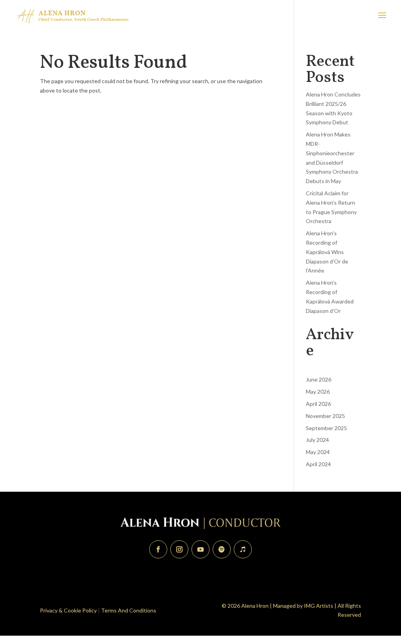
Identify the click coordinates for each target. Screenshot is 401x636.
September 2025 (326, 428)
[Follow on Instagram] (179, 549)
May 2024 (318, 452)
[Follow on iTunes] (243, 549)
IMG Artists (318, 605)
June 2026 (318, 379)
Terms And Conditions (128, 610)
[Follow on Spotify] (222, 549)
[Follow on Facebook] (158, 549)
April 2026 (318, 403)
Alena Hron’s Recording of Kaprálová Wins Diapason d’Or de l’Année (327, 252)
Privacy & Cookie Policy (68, 610)
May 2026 (318, 391)
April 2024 (318, 464)
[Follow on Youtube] (200, 549)
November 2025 (325, 415)
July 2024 (317, 439)
